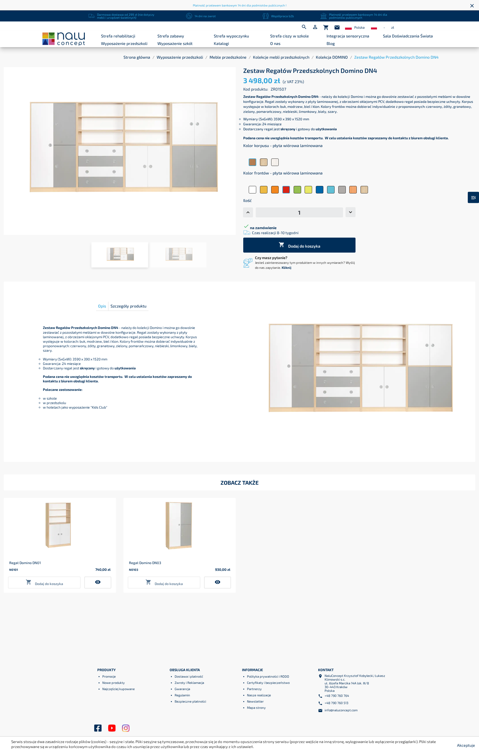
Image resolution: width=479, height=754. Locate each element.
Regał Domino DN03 (145, 563)
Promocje (109, 676)
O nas (275, 43)
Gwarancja (182, 689)
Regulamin (182, 695)
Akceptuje (466, 745)
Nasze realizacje (259, 695)
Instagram (125, 728)
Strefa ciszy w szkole (289, 35)
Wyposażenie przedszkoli (124, 43)
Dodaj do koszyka (299, 245)
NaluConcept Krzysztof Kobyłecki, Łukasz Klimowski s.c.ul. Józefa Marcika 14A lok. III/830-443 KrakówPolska (355, 683)
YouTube (112, 728)
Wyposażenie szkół (174, 43)
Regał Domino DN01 (25, 563)
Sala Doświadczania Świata (408, 35)
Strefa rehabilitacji (118, 35)
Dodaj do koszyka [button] (44, 582)
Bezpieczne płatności (190, 701)
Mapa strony (256, 708)
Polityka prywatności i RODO (268, 676)
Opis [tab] (102, 305)
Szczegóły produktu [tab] (128, 305)
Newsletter (255, 701)
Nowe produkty (113, 683)
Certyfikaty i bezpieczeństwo (268, 683)
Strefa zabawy (170, 35)
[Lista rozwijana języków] (348, 27)
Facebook (98, 728)
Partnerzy (254, 689)
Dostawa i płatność (189, 676)
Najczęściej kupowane (118, 689)
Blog (331, 43)
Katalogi (221, 43)
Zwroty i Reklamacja (189, 683)
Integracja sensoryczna (348, 35)
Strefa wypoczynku (231, 35)
